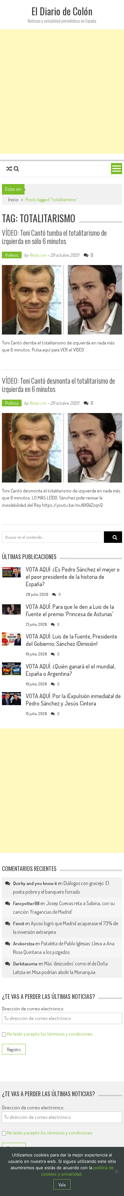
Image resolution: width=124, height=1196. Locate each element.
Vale (62, 1184)
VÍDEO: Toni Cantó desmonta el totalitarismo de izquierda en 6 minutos (58, 384)
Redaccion (37, 255)
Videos (11, 255)
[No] (116, 1171)
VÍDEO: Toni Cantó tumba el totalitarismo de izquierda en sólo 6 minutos (54, 236)
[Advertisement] (62, 91)
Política (11, 403)
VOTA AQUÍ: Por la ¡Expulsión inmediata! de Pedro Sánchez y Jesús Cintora (73, 699)
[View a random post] (9, 168)
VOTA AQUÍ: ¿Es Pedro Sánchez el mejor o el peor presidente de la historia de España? (73, 576)
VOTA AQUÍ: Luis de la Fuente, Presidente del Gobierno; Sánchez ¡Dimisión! (71, 640)
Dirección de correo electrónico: (33, 1009)
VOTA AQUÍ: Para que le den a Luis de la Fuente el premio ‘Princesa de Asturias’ (70, 610)
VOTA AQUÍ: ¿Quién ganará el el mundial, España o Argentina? (70, 670)
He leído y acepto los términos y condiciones (50, 1034)
